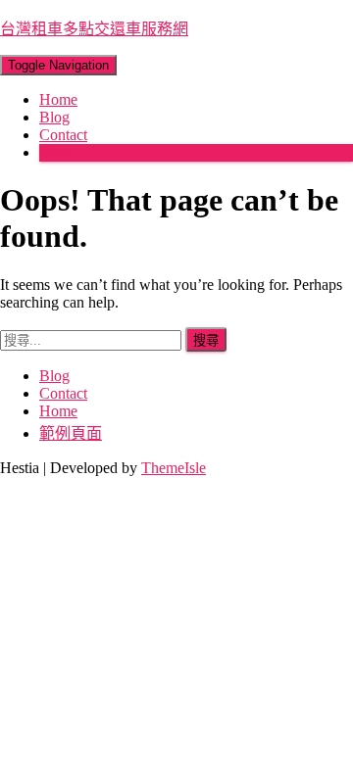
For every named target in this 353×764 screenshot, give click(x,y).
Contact (63, 134)
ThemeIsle (173, 467)
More (56, 152)
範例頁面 (70, 433)
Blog (54, 117)
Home (58, 99)
